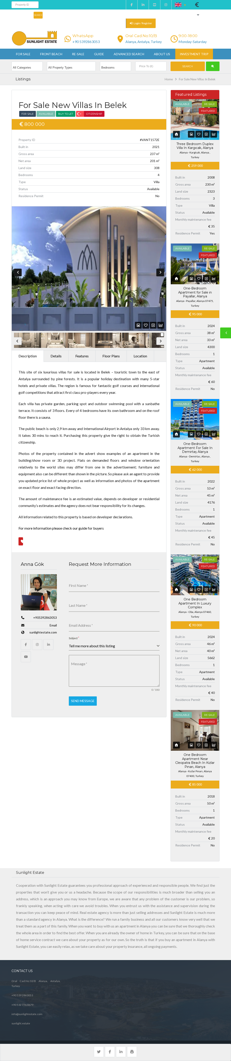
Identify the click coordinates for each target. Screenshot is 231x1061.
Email (53, 625)
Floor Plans (111, 356)
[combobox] (114, 646)
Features (82, 356)
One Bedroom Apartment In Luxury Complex (194, 603)
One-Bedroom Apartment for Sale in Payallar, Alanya (195, 292)
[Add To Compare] (153, 325)
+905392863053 (45, 617)
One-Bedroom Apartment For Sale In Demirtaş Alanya (195, 448)
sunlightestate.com (43, 632)
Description (27, 356)
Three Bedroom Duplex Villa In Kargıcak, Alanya (194, 146)
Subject (74, 638)
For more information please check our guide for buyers (61, 528)
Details (56, 356)
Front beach (51, 54)
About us (162, 54)
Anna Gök (32, 564)
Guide (99, 54)
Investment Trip (194, 54)
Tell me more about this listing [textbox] (92, 646)
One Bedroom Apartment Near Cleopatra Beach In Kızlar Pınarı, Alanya (195, 761)
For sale (23, 54)
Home (169, 79)
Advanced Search (129, 54)
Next (160, 272)
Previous (18, 272)
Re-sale (78, 54)
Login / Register (142, 23)
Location (140, 356)
